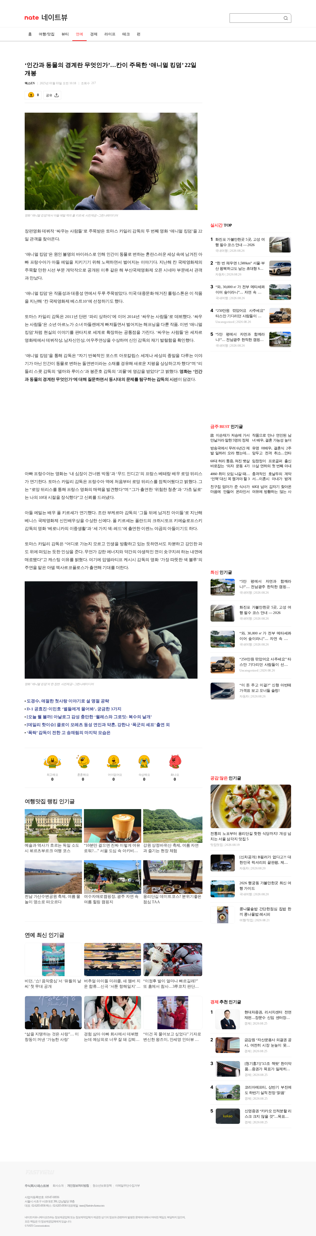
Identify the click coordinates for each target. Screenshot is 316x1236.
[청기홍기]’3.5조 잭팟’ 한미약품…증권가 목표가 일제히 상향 (268, 1069)
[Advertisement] (113, 426)
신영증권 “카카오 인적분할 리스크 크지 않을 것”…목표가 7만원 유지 (268, 1116)
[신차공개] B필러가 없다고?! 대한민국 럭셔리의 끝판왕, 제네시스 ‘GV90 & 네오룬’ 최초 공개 (265, 862)
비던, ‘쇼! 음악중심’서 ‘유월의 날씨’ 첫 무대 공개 (53, 983)
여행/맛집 (47, 34)
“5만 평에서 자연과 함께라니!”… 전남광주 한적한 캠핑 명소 (240, 339)
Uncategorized (225, 322)
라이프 (110, 34)
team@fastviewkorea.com (91, 1205)
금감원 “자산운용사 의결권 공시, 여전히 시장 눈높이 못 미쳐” (267, 1045)
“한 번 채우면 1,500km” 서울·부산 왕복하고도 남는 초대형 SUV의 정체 (240, 268)
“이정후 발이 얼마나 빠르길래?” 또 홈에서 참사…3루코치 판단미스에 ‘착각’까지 (171, 984)
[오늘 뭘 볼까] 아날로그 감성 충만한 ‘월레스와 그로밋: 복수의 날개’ (89, 716)
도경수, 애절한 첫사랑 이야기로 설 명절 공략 (68, 701)
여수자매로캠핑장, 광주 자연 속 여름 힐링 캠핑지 (111, 899)
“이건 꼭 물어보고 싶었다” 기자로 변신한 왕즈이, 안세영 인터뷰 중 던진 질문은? (172, 1037)
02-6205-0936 (38, 1205)
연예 (79, 34)
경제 (94, 34)
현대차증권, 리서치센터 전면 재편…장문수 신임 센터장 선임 (267, 1017)
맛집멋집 (216, 845)
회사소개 (58, 1185)
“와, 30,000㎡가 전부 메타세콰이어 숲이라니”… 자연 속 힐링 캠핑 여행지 (240, 292)
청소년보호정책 (102, 1185)
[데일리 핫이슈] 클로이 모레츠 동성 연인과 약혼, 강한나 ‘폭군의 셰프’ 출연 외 (98, 724)
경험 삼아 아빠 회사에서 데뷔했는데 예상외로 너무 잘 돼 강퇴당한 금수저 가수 (111, 1037)
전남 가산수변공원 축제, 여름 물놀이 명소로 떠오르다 (52, 899)
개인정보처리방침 (78, 1185)
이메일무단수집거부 (127, 1185)
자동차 (220, 274)
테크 (126, 34)
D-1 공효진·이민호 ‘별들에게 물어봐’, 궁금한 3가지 (74, 709)
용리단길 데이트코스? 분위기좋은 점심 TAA (172, 899)
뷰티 (65, 34)
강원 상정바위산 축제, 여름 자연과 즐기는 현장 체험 (171, 848)
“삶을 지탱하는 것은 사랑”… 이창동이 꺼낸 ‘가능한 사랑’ (52, 1037)
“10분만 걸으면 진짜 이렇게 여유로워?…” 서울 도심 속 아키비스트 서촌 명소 (112, 848)
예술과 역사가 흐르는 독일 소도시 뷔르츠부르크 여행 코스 (52, 848)
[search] (286, 18)
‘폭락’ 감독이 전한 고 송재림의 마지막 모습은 (69, 732)
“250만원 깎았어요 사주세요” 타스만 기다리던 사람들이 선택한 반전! (240, 316)
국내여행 (221, 250)
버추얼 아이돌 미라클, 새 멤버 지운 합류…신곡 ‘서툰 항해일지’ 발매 (112, 984)
